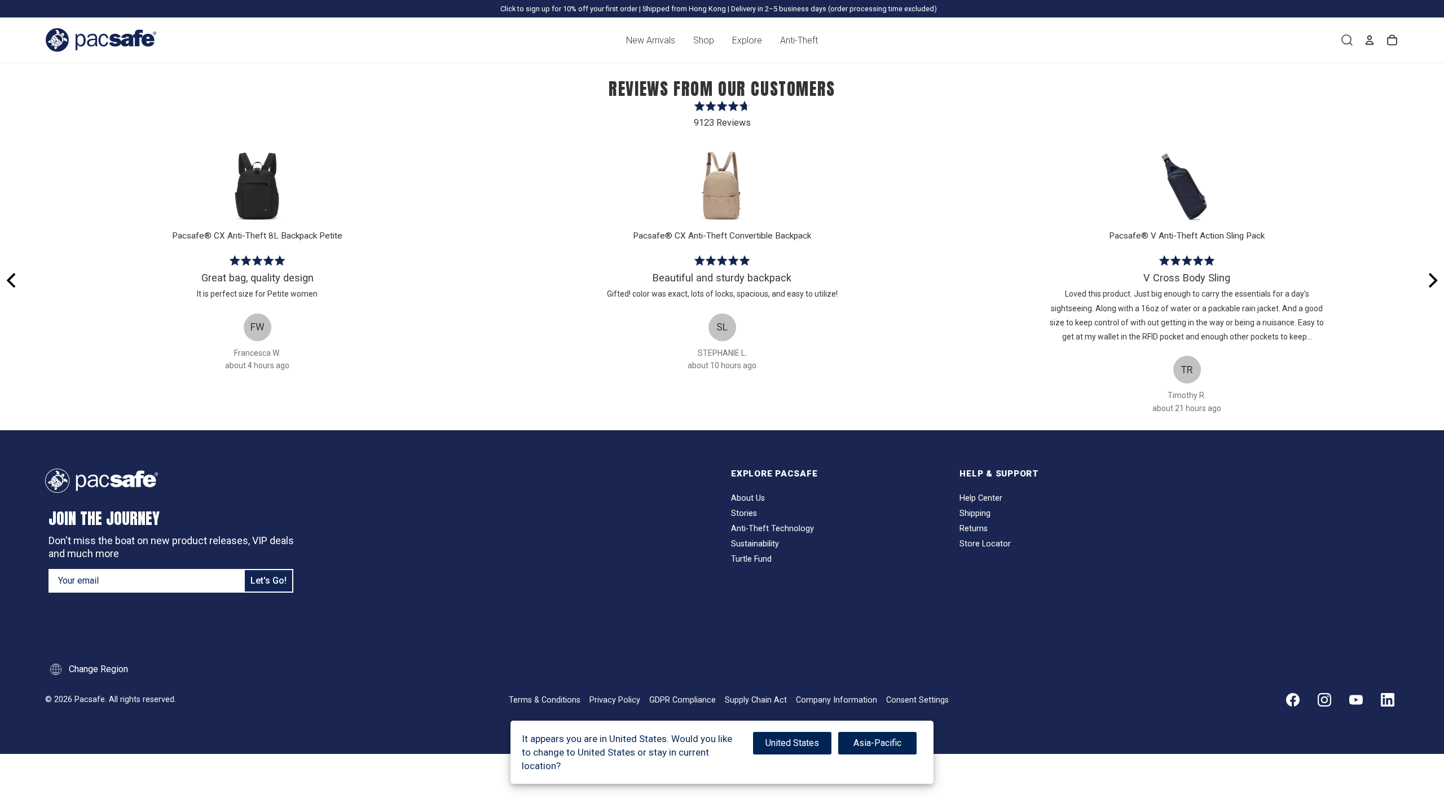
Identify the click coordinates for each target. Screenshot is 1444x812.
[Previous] (12, 280)
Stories (744, 513)
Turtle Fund (751, 559)
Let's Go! (268, 580)
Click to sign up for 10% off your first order (568, 9)
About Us (748, 498)
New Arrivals (650, 40)
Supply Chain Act (756, 700)
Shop (703, 40)
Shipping (974, 513)
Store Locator (985, 544)
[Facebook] (1293, 700)
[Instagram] (1324, 700)
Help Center (980, 498)
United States (792, 743)
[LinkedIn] (1387, 700)
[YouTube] (1356, 700)
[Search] (1347, 40)
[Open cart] (1392, 40)
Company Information (836, 700)
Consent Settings (917, 700)
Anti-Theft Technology (772, 528)
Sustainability (755, 544)
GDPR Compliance (682, 700)
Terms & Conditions (544, 700)
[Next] (1431, 280)
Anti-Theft (799, 40)
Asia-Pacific (877, 743)
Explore (747, 40)
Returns (973, 528)
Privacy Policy (614, 700)
